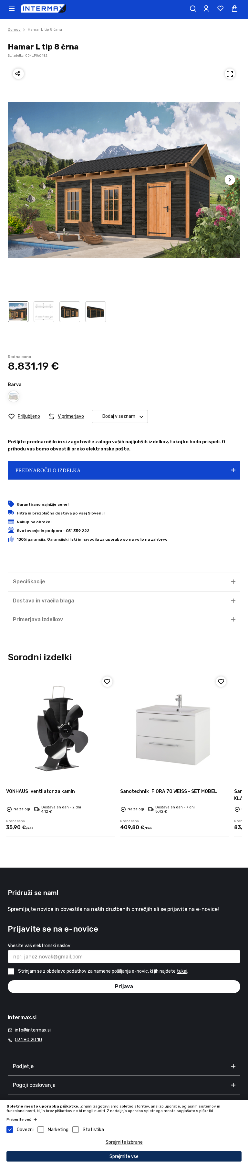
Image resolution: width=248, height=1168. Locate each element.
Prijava (124, 986)
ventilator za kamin (40, 791)
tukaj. (182, 971)
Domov (14, 29)
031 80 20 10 (28, 1040)
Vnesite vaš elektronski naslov (39, 945)
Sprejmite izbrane (124, 1142)
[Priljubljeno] (107, 681)
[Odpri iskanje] (193, 8)
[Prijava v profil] (206, 8)
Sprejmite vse (124, 1156)
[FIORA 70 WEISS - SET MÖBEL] (174, 728)
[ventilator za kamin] (60, 728)
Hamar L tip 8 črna (45, 29)
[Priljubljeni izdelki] (220, 8)
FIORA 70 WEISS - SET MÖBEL (168, 791)
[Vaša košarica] (234, 8)
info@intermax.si (33, 1030)
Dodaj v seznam (118, 416)
